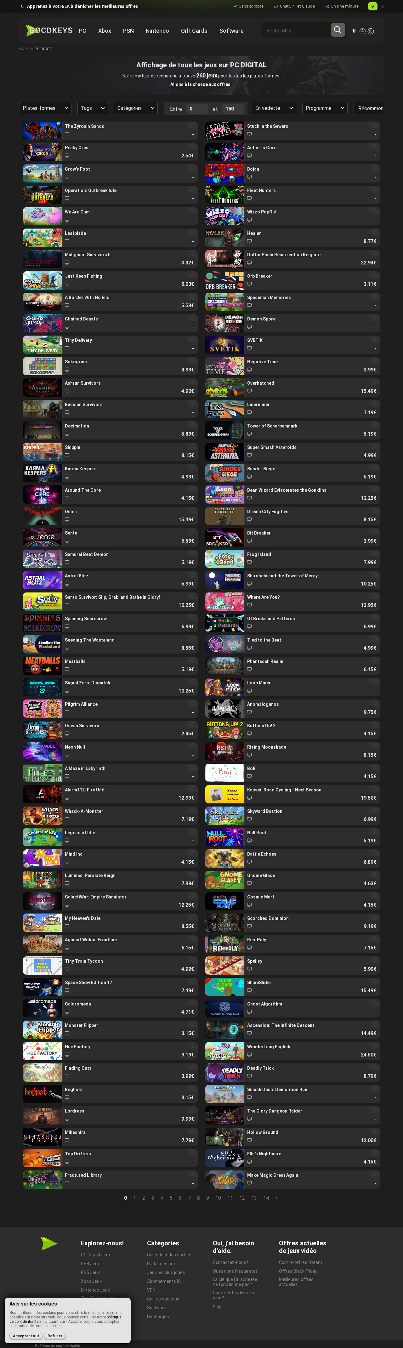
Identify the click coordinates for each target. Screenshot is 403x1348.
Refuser (55, 1336)
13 (254, 1198)
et (215, 109)
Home (24, 49)
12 (242, 1198)
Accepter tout (26, 1336)
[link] (110, 130)
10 (218, 1198)
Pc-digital (44, 49)
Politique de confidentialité (57, 1346)
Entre (176, 109)
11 (230, 1198)
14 (266, 1198)
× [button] (382, 6)
